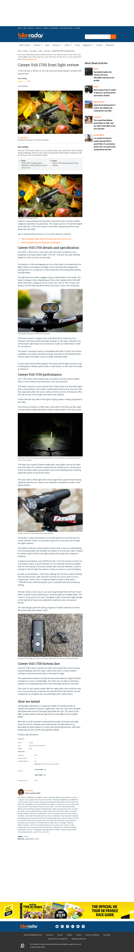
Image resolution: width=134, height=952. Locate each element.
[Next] (78, 193)
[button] (50, 196)
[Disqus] (52, 873)
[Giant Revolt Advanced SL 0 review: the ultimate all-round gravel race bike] (89, 105)
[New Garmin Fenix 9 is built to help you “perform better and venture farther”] (89, 89)
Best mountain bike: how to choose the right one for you (46, 238)
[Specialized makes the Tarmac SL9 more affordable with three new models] (89, 71)
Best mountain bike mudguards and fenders (40, 242)
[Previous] (22, 193)
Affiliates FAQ (32, 59)
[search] (113, 36)
